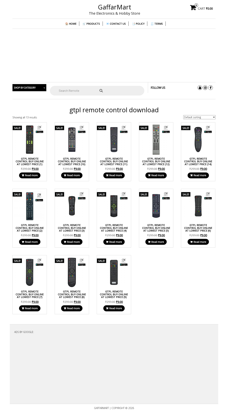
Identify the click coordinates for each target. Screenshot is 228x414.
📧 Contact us (116, 23)
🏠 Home (70, 23)
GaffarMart (114, 7)
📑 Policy (138, 23)
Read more (31, 175)
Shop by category (24, 87)
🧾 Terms (157, 23)
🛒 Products (91, 23)
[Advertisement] (114, 56)
